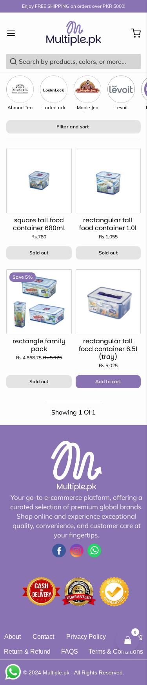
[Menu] (14, 33)
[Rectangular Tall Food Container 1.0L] (108, 180)
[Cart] (133, 33)
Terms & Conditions (116, 651)
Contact (43, 636)
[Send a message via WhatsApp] (13, 672)
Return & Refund (27, 651)
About (12, 636)
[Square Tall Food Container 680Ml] (39, 180)
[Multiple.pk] (73, 33)
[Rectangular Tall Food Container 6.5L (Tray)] (108, 302)
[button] (108, 381)
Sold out (38, 253)
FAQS (69, 651)
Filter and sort (72, 127)
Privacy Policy (86, 636)
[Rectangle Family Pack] (39, 302)
